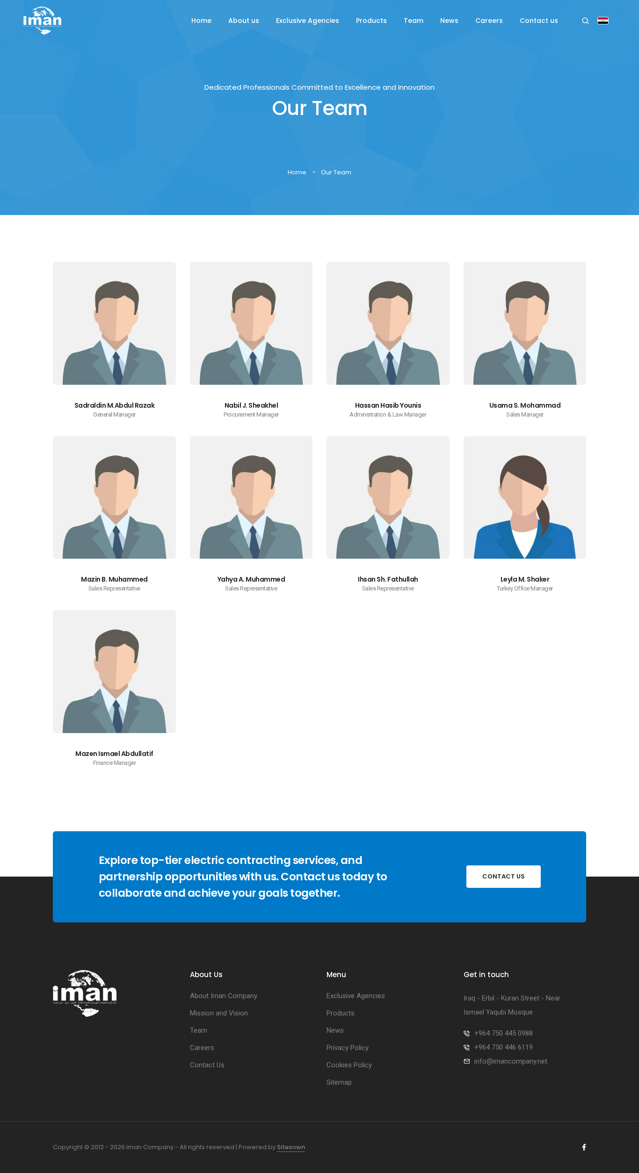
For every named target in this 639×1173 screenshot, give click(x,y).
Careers (489, 20)
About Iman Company (223, 996)
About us (243, 20)
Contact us (539, 20)
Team (413, 20)
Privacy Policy (348, 1047)
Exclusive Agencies (307, 20)
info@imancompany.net (510, 1061)
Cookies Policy (349, 1065)
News (449, 20)
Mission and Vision (219, 1013)
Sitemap (339, 1082)
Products (371, 20)
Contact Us (207, 1065)
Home (201, 20)
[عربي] (603, 21)
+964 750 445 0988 (503, 1033)
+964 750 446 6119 (503, 1047)
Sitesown (291, 1147)
